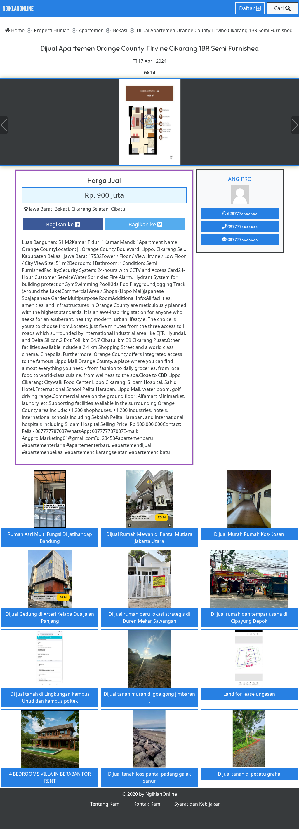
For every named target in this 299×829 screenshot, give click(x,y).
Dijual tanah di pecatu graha (249, 774)
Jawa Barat (40, 209)
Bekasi (62, 209)
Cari (279, 8)
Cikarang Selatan (90, 209)
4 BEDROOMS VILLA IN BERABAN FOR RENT (50, 777)
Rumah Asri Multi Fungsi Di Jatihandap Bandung (50, 537)
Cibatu (118, 209)
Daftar (247, 8)
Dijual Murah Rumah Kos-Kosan (249, 534)
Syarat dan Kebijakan (197, 804)
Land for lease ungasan (249, 694)
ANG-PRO (240, 179)
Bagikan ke (60, 224)
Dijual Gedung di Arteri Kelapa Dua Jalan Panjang (50, 617)
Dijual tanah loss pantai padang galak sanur (149, 777)
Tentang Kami (105, 804)
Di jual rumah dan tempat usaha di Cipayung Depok (249, 617)
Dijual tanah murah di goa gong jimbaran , (149, 697)
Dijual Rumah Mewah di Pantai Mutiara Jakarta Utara (149, 537)
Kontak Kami (147, 804)
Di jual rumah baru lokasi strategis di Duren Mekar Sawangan (149, 617)
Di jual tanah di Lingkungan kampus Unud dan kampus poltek (50, 697)
